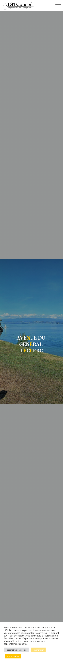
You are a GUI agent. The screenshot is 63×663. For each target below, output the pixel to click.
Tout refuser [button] (38, 650)
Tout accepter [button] (12, 656)
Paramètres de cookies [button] (17, 650)
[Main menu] (58, 5)
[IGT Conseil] (18, 5)
